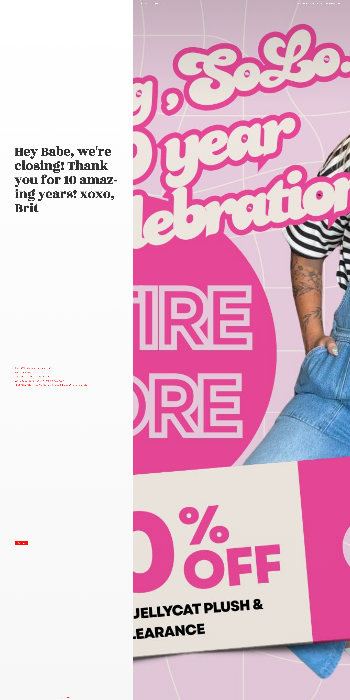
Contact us (165, 3)
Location (155, 3)
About (147, 3)
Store (140, 3)
